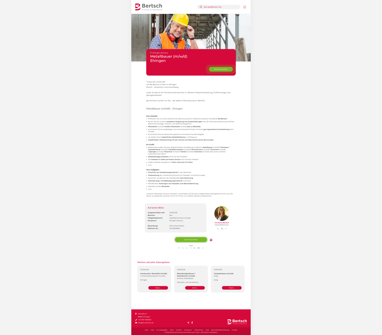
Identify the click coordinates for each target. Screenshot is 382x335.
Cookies (234, 330)
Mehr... (158, 288)
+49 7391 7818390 (144, 320)
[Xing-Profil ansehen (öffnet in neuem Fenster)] (225, 229)
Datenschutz (198, 330)
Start (146, 330)
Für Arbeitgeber (162, 330)
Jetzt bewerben (221, 69)
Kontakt (179, 330)
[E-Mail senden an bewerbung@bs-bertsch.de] (221, 229)
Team (172, 330)
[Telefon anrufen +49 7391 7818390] (218, 229)
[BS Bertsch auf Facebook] (192, 322)
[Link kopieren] (203, 248)
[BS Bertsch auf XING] (189, 322)
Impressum (188, 330)
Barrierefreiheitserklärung (220, 330)
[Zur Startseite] (150, 7)
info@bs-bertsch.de (145, 323)
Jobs (152, 330)
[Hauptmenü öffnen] (244, 8)
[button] (202, 7)
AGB (207, 330)
